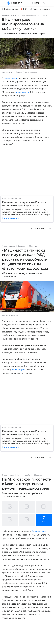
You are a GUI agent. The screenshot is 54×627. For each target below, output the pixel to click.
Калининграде (11, 78)
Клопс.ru (21, 246)
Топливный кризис (41, 9)
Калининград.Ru (23, 475)
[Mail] (8, 3)
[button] (27, 53)
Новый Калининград (28, 15)
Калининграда (19, 369)
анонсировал (23, 92)
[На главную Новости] (16, 3)
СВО (25, 9)
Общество (44, 15)
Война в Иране (11, 9)
